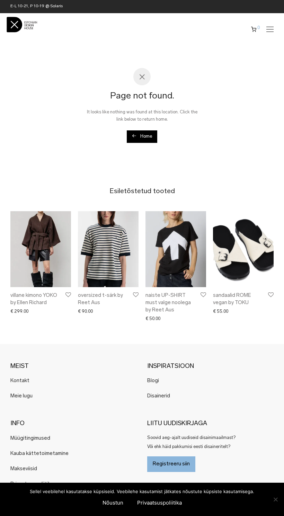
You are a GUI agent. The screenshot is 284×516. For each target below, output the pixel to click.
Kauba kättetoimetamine (39, 453)
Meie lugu (21, 396)
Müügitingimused (30, 438)
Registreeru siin (171, 464)
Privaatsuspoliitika (159, 502)
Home (145, 136)
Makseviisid (23, 469)
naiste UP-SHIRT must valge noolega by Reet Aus (168, 303)
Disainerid (158, 396)
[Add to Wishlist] (67, 295)
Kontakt (19, 381)
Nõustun (113, 502)
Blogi (153, 381)
